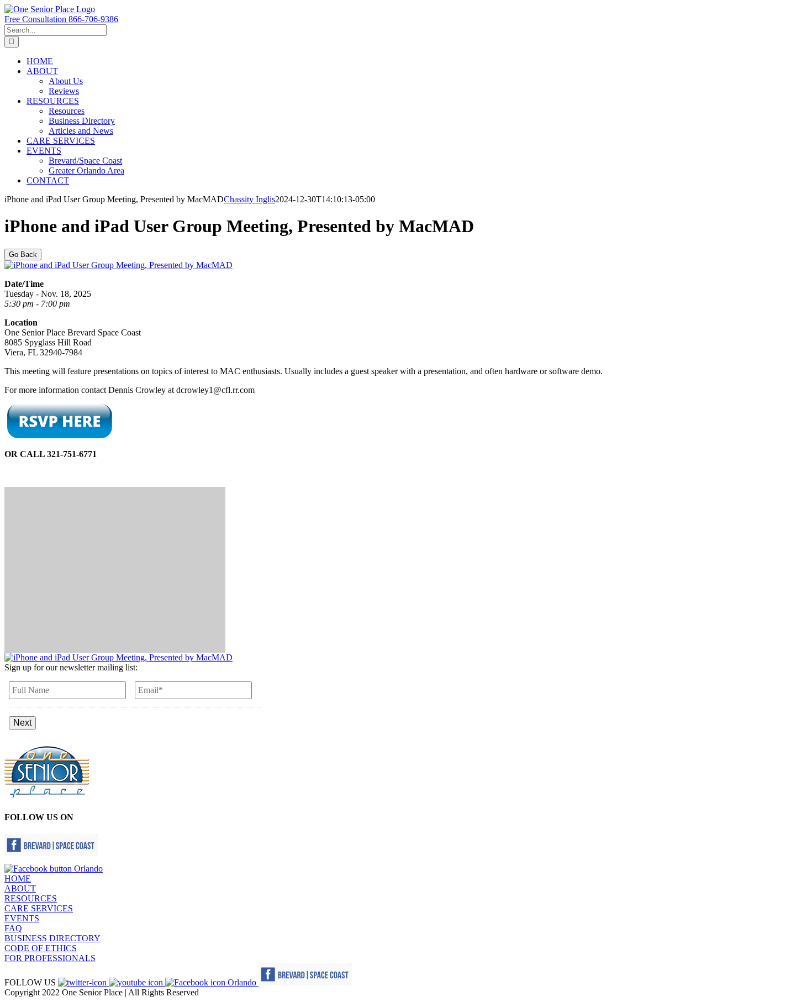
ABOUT (20, 888)
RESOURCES (30, 898)
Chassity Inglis (249, 199)
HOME (17, 878)
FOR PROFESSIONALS (50, 958)
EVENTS (21, 918)
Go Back (23, 254)
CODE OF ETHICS (40, 948)
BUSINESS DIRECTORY (52, 938)
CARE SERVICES (38, 908)
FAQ (13, 928)
